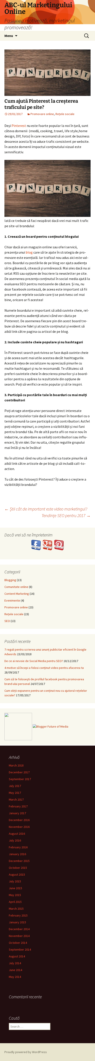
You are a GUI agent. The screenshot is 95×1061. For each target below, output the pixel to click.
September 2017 (20, 779)
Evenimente (12, 600)
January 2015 (17, 922)
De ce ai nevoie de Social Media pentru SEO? (33, 661)
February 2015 (18, 915)
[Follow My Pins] (59, 545)
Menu (8, 35)
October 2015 (18, 868)
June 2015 (15, 888)
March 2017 (16, 799)
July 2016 (15, 840)
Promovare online (42, 114)
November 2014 (19, 936)
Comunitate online (16, 587)
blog (29, 252)
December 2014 (19, 929)
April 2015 (15, 902)
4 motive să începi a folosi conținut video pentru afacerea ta (44, 668)
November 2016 (19, 827)
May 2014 (15, 977)
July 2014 (15, 963)
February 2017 (18, 806)
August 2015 (17, 874)
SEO (7, 621)
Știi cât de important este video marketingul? (45, 509)
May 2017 (15, 793)
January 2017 (17, 813)
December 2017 (19, 772)
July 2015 (15, 881)
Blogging (10, 580)
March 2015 (16, 909)
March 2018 (16, 765)
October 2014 (18, 943)
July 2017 (15, 786)
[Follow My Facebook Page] (36, 545)
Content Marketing (16, 594)
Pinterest (18, 125)
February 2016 (18, 847)
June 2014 (15, 970)
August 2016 (17, 834)
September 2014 (20, 949)
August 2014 (17, 956)
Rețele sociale (64, 114)
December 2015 (19, 861)
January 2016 (17, 854)
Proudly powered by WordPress (25, 1052)
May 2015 (15, 895)
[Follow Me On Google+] (48, 545)
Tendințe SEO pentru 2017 (66, 515)
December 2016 (19, 820)
